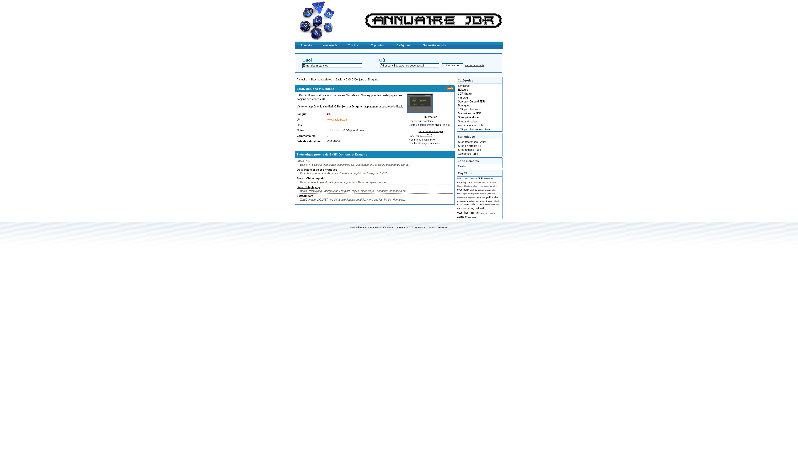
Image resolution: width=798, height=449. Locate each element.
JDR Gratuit (465, 93)
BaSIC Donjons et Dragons (362, 79)
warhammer (468, 212)
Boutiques (464, 105)
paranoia (481, 197)
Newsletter (443, 227)
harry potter (473, 193)
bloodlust (468, 186)
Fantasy (473, 179)
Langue (301, 114)
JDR (480, 178)
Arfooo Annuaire (371, 227)
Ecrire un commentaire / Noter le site (429, 125)
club (475, 186)
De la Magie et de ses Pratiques (317, 169)
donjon (481, 190)
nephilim (471, 197)
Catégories (403, 45)
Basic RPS (303, 161)
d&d (472, 190)
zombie (462, 216)
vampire (461, 208)
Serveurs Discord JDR (471, 101)
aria (483, 182)
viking (471, 208)
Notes (300, 130)
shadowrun (463, 204)
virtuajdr (480, 208)
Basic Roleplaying (308, 187)
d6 (476, 190)
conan (480, 186)
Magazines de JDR (469, 113)
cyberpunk (463, 190)
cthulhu (493, 186)
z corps (492, 213)
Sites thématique (468, 121)
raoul (482, 201)
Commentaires (306, 135)
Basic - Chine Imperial (311, 178)
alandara (477, 182)
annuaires (464, 85)
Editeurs (463, 89)
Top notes (377, 45)
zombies (472, 217)
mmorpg (463, 97)
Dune (466, 179)
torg (497, 205)
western (483, 213)
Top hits (353, 45)
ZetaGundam (305, 195)
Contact (431, 227)
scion (490, 201)
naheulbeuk (462, 197)
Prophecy (461, 182)
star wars (477, 204)
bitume (460, 186)
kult (493, 194)
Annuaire (306, 45)
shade (497, 201)
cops (486, 186)
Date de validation (308, 141)
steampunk (490, 205)
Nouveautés (330, 45)
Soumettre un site (434, 45)
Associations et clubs (471, 125)
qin (477, 201)
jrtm (489, 193)
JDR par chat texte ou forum (475, 129)
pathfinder (492, 197)
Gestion (462, 166)
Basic (338, 79)
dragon (488, 190)
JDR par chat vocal (469, 109)
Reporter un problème (421, 121)
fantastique (462, 194)
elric (494, 190)
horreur (483, 194)
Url (298, 119)
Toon (470, 182)
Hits (299, 125)
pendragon (462, 201)
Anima (460, 179)
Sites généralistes (469, 117)
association (491, 182)
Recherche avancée (474, 65)
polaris (472, 201)
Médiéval (488, 179)
